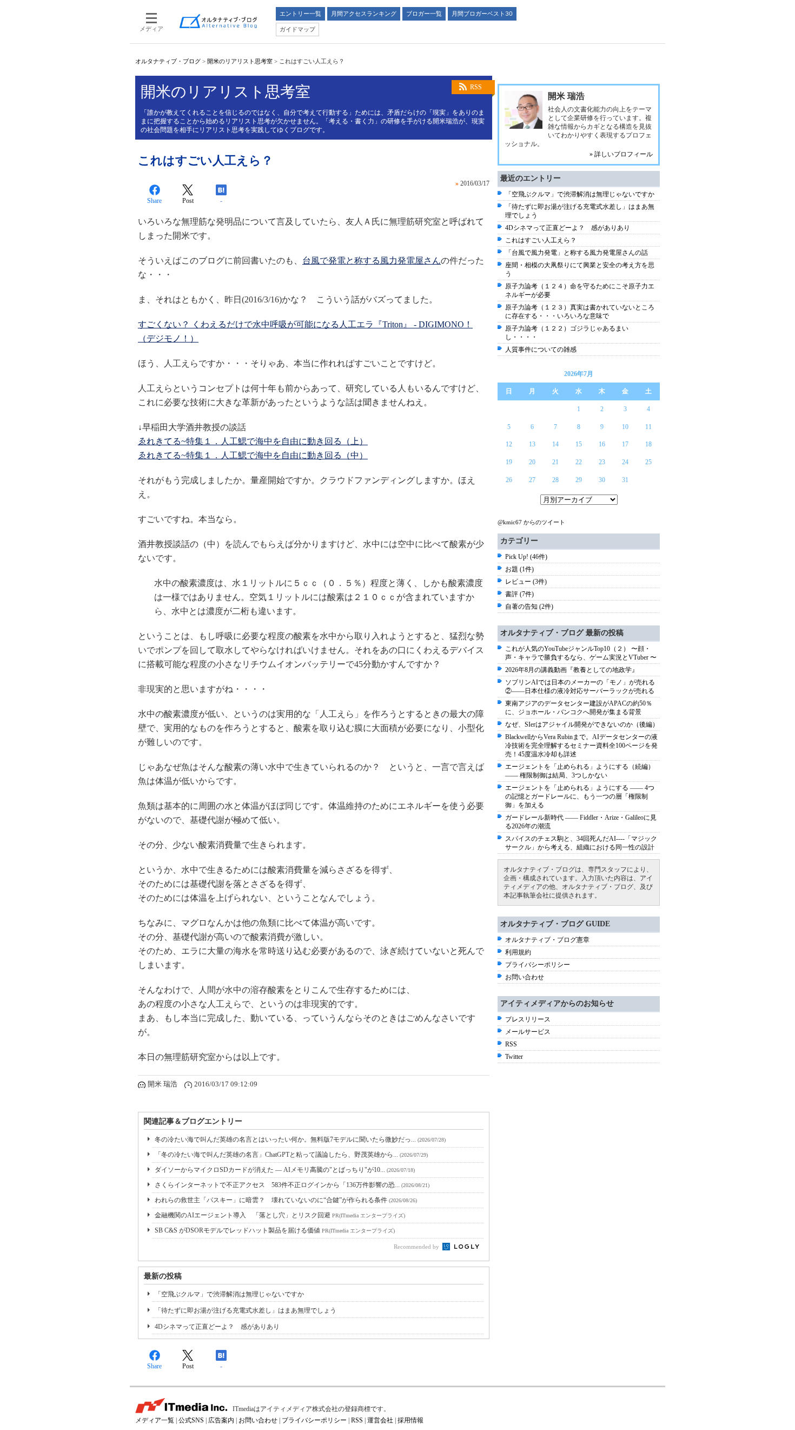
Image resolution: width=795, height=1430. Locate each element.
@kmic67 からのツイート (531, 522)
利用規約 (518, 952)
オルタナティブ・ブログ (168, 61)
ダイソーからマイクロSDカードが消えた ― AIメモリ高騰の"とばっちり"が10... (285, 1170)
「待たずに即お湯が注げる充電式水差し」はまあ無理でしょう (245, 1310)
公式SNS (191, 1420)
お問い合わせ (524, 977)
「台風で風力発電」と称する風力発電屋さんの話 (576, 252)
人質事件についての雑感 (541, 349)
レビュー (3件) (526, 581)
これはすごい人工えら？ (541, 240)
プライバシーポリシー (537, 964)
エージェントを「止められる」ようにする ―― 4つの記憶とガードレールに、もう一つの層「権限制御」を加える (579, 796)
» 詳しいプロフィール (621, 154)
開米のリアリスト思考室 (240, 61)
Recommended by (417, 1246)
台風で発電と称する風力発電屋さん (371, 260)
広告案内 (221, 1420)
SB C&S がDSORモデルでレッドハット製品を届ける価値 (275, 1230)
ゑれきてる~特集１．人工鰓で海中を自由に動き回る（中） (253, 455)
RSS (476, 87)
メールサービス (528, 1032)
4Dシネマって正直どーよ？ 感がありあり (217, 1326)
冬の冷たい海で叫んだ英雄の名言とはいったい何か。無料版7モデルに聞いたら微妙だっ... (300, 1139)
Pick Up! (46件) (526, 557)
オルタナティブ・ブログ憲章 (547, 940)
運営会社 (380, 1420)
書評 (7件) (519, 594)
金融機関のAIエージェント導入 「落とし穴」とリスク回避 (280, 1215)
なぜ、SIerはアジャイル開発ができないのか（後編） (582, 724)
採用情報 (410, 1420)
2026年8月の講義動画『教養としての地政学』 (571, 670)
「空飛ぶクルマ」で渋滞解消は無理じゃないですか (229, 1294)
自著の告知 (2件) (529, 606)
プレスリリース (528, 1019)
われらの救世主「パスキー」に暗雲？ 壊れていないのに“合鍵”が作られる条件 (286, 1200)
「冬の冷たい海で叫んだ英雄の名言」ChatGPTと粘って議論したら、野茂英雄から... (291, 1154)
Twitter (514, 1056)
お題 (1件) (519, 569)
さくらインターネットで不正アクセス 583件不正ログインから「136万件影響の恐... (292, 1185)
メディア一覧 (154, 1420)
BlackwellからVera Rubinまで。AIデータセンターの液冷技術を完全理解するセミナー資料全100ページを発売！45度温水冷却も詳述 (581, 745)
